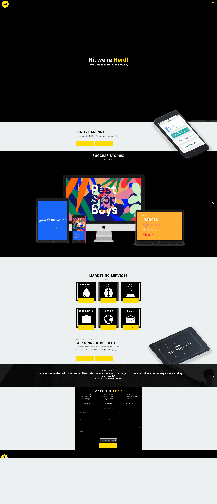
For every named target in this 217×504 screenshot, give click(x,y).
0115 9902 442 (108, 403)
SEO (104, 135)
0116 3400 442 (87, 403)
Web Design (100, 135)
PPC (108, 135)
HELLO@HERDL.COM (108, 408)
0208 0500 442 (129, 403)
